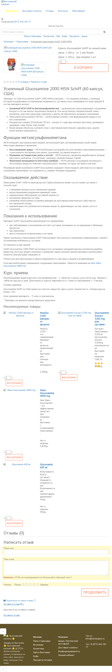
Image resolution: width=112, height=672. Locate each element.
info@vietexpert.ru (95, 638)
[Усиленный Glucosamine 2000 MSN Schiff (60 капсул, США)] (29, 49)
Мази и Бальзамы (32, 36)
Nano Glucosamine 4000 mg (47, 393)
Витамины (38, 644)
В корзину (83, 67)
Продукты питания (42, 659)
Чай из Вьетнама (41, 652)
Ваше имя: (9, 548)
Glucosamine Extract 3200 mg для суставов (102, 318)
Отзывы (50, 10)
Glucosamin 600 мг (46, 466)
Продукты (74, 36)
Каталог (12, 11)
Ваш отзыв (9, 559)
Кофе (64, 36)
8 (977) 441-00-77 (21, 21)
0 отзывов (23, 81)
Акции (84, 36)
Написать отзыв (39, 81)
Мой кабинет (78, 10)
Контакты (63, 10)
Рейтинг (8, 584)
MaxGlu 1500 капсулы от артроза (44, 318)
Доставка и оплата (31, 10)
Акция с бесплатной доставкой (68, 642)
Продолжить (94, 592)
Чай (58, 36)
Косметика (48, 36)
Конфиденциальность (69, 651)
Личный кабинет (66, 655)
